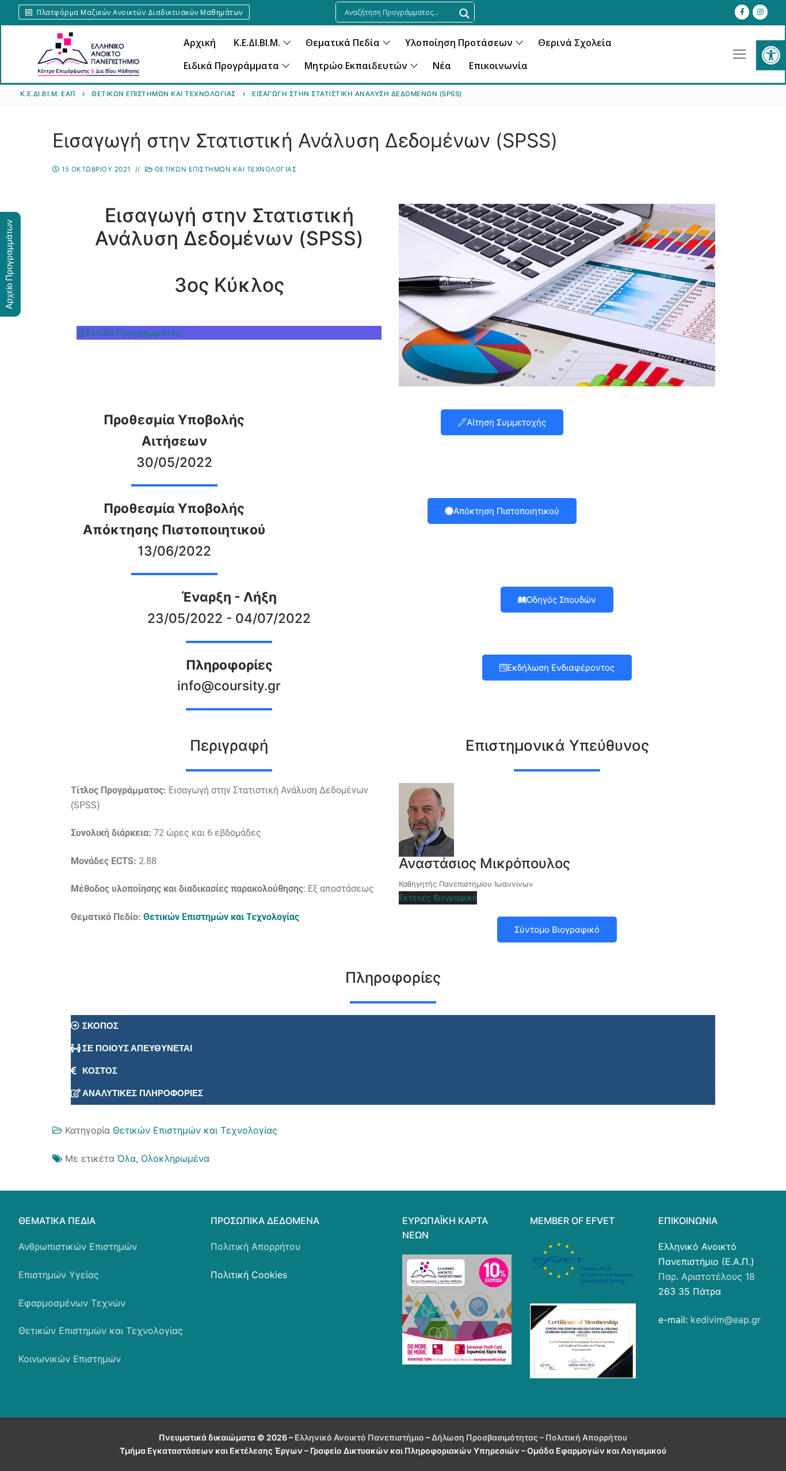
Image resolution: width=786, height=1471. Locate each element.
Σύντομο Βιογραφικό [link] (557, 929)
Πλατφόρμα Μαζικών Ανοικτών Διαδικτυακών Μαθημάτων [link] (139, 12)
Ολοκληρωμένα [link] (175, 1158)
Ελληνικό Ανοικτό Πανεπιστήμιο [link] (360, 1437)
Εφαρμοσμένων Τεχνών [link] (71, 1303)
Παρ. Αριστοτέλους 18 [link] (706, 1276)
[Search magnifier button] (464, 13)
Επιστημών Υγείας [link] (58, 1274)
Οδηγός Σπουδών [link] (561, 599)
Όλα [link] (126, 1158)
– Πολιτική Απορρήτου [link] (582, 1437)
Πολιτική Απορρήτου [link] (255, 1246)
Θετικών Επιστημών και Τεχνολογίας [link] (224, 169)
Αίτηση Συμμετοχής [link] (506, 422)
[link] (771, 55)
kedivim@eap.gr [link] (725, 1319)
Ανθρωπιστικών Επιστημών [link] (77, 1246)
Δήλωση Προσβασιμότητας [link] (485, 1437)
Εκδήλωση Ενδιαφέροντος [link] (561, 667)
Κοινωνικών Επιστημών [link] (69, 1358)
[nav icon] (739, 54)
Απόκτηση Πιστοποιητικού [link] (506, 510)
